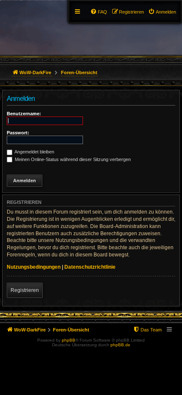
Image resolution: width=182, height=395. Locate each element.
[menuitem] (162, 12)
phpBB (68, 340)
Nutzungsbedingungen (34, 267)
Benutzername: (24, 113)
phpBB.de (120, 344)
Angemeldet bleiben (34, 151)
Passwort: (18, 132)
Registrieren (25, 290)
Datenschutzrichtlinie (90, 267)
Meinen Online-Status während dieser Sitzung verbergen (72, 159)
